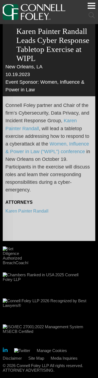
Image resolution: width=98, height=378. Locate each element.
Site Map (36, 358)
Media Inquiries (64, 358)
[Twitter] (22, 350)
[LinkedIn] (5, 350)
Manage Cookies (52, 350)
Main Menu (91, 6)
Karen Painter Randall (26, 211)
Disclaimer (12, 358)
